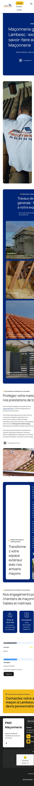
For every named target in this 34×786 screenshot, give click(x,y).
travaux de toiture (8, 408)
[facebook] (6, 743)
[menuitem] (20, 3)
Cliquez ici (9, 674)
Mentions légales (27, 779)
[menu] (31, 4)
